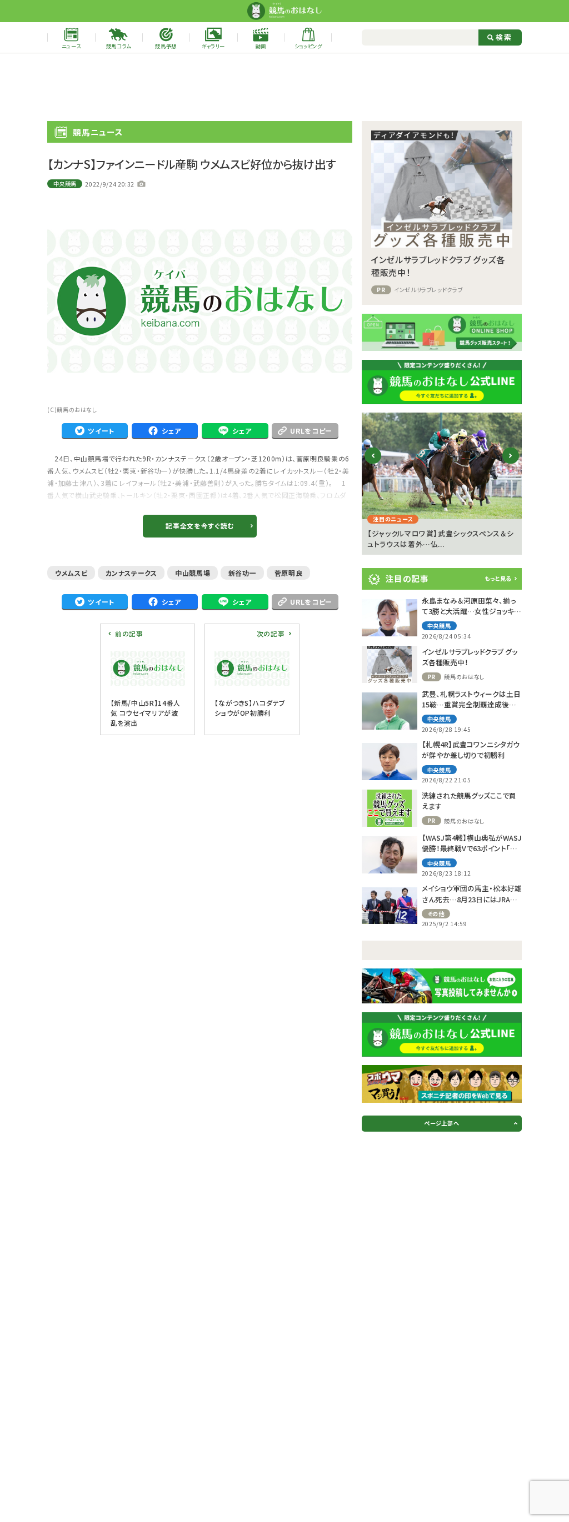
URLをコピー (311, 430)
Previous (373, 464)
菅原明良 (288, 572)
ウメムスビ (71, 572)
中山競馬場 (192, 572)
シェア (171, 430)
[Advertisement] (284, 87)
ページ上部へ (441, 1123)
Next (510, 464)
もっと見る (498, 578)
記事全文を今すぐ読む (199, 525)
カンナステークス (131, 572)
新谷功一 (242, 572)
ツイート (101, 430)
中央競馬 (65, 183)
